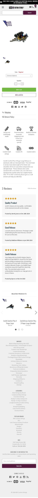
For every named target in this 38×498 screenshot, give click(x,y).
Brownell (19, 430)
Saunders (19, 428)
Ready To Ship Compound (19, 399)
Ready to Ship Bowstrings (19, 355)
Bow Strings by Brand (19, 393)
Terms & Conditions (19, 369)
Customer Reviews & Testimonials (19, 353)
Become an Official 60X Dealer (19, 367)
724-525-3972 (22, 446)
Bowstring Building (19, 406)
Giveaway (19, 373)
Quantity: (19, 81)
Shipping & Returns (19, 379)
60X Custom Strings (19, 418)
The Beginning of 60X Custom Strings (19, 357)
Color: (19, 72)
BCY (19, 420)
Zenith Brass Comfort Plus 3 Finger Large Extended (28, 322)
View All (19, 434)
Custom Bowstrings (19, 351)
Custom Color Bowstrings (19, 349)
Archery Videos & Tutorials (19, 361)
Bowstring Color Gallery (19, 365)
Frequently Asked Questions (19, 371)
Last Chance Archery (19, 408)
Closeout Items (19, 410)
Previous (2, 312)
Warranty (19, 377)
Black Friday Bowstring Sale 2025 (19, 343)
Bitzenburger (19, 424)
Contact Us (19, 381)
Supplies (19, 404)
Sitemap (19, 385)
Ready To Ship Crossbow (19, 401)
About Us (19, 363)
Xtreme (19, 432)
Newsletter (19, 359)
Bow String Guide (19, 347)
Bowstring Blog (19, 383)
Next (36, 312)
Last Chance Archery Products (19, 422)
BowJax (19, 426)
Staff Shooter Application (19, 375)
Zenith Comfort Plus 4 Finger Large (10, 322)
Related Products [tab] (19, 294)
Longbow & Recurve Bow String (19, 403)
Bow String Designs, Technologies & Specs (19, 345)
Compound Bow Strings (19, 395)
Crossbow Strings (19, 397)
